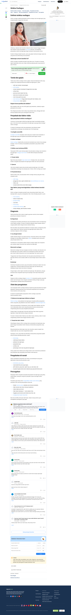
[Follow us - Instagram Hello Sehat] (13, 596)
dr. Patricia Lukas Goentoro (57, 11)
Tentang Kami (56, 592)
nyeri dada (28, 49)
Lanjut (12, 417)
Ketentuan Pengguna (46, 592)
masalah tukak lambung (18, 206)
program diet (17, 481)
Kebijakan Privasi (45, 594)
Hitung (41, 553)
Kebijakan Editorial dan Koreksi (47, 596)
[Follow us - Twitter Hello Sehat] (17, 596)
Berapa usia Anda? (14, 545)
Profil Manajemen (57, 594)
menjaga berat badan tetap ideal (20, 395)
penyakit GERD (16, 200)
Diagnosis (16, 12)
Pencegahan (41, 12)
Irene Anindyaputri (56, 16)
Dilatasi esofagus (14, 301)
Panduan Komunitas (45, 599)
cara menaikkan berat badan (20, 493)
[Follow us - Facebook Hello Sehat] (11, 596)
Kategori (37, 590)
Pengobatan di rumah (33, 12)
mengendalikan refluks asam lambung (31, 380)
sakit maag (15, 179)
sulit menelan (16, 87)
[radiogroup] (40, 543)
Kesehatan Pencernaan (14, 5)
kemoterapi (15, 338)
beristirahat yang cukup (18, 363)
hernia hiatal (15, 204)
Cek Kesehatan (38, 593)
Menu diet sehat (17, 447)
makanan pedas (19, 385)
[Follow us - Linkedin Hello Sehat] (15, 596)
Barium (30, 238)
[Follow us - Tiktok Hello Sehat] (21, 596)
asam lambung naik (17, 98)
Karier (55, 596)
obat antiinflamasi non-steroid (37, 181)
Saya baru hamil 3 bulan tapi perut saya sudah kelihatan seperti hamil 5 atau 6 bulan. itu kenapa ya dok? (29, 519)
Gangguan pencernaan (22, 152)
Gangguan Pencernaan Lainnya (24, 5)
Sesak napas (17, 459)
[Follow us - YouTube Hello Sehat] (19, 596)
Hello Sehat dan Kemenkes (47, 601)
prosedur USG (29, 278)
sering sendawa (16, 100)
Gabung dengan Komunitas (28, 532)
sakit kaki (16, 422)
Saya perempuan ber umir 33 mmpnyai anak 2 (23, 506)
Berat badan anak (18, 435)
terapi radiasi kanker (26, 160)
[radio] (37, 543)
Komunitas (37, 600)
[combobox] (43, 548)
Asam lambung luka (18, 413)
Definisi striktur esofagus (15, 10)
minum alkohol (16, 196)
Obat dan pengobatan (23, 12)
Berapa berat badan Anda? (15, 550)
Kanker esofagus (14, 142)
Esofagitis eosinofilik (14, 134)
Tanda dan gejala (25, 10)
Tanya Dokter (42, 409)
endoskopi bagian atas (40, 302)
